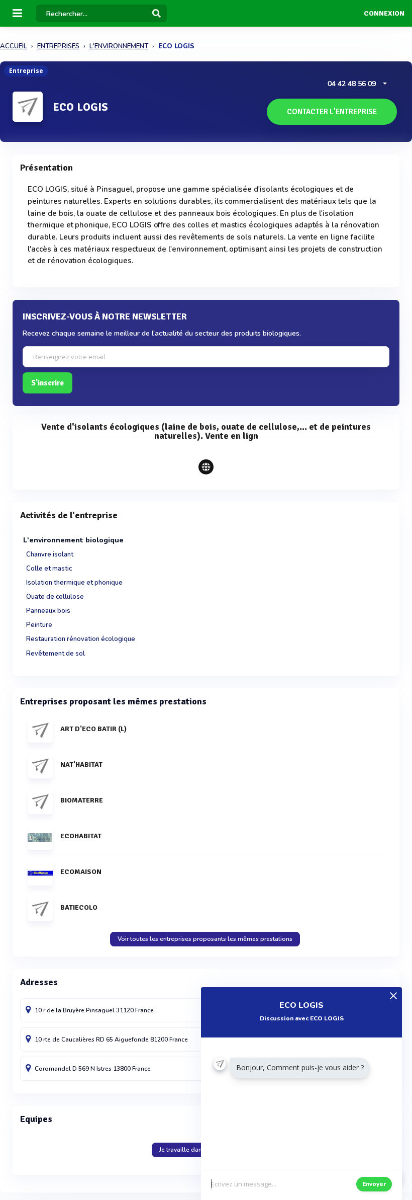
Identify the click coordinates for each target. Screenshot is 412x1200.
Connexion (384, 13)
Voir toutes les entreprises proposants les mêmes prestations (205, 939)
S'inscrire (47, 382)
